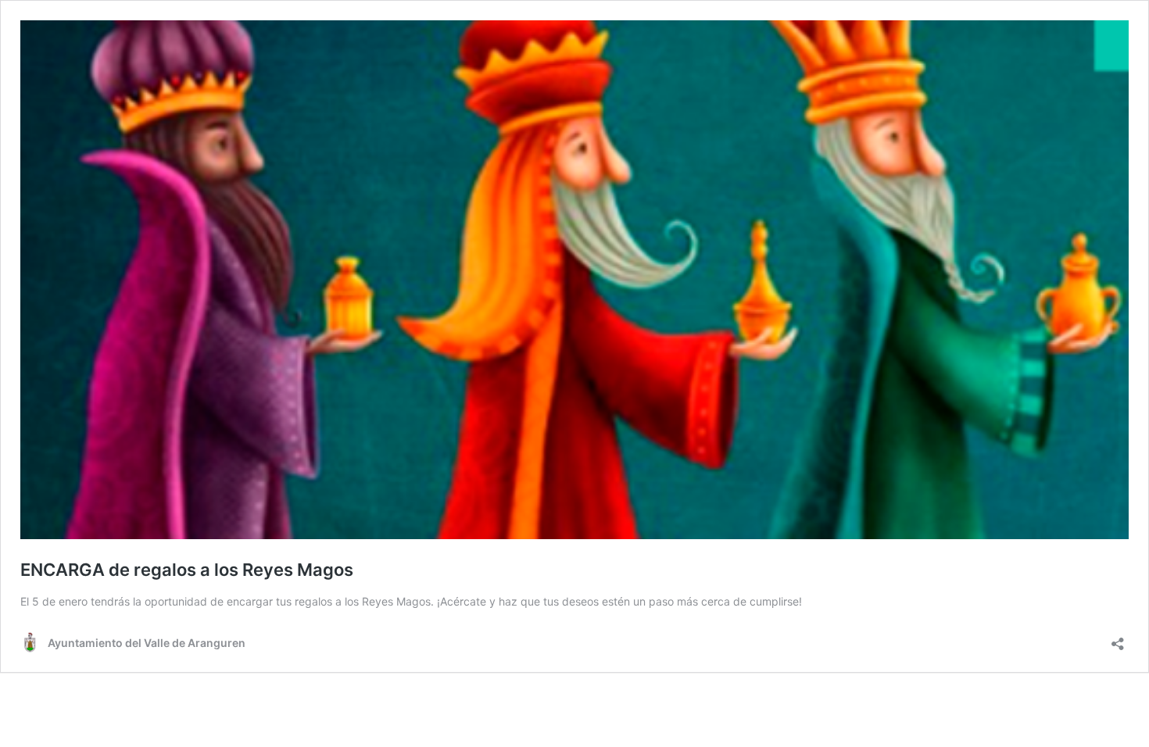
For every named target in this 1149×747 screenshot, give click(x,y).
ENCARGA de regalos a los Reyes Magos (186, 569)
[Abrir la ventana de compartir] (1118, 639)
